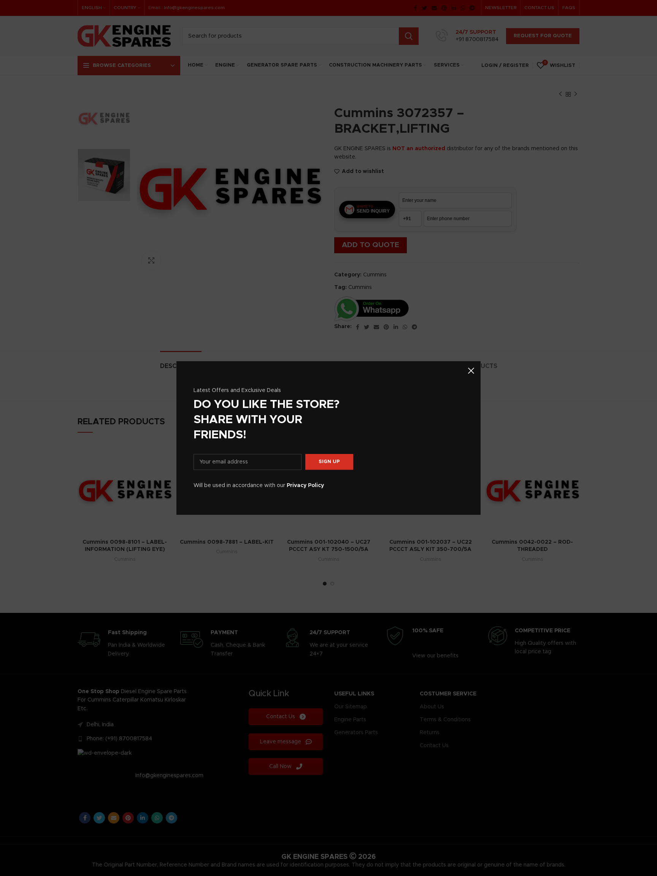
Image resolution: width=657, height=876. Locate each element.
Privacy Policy (305, 485)
